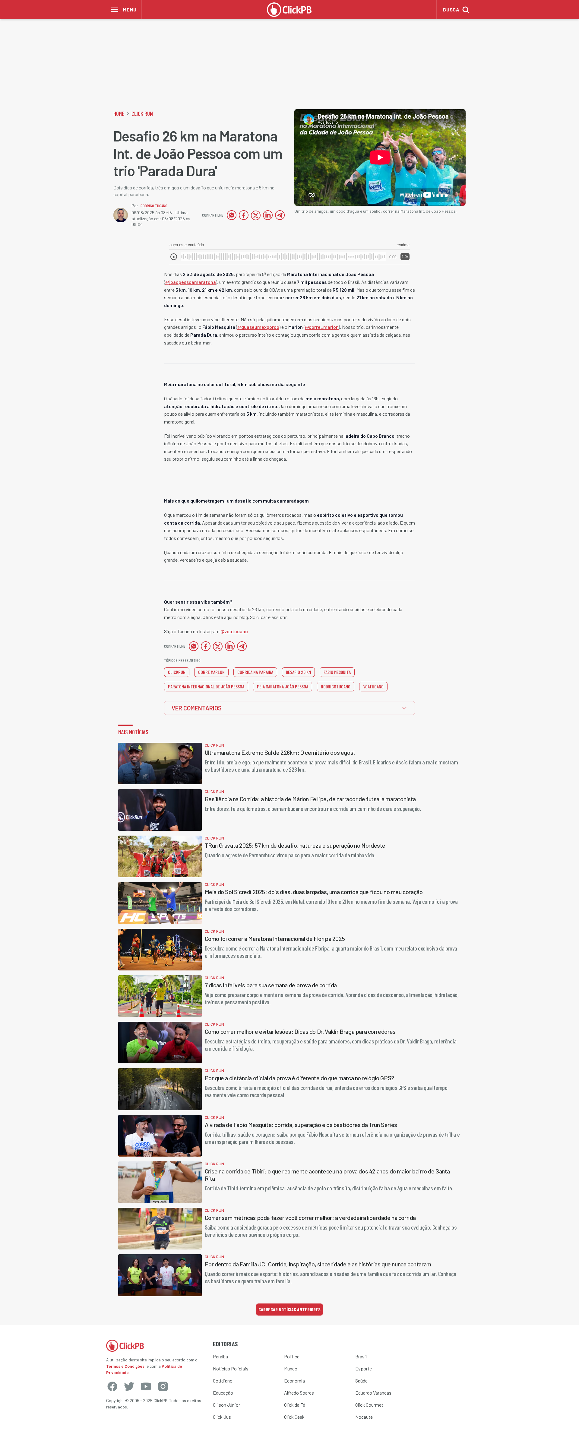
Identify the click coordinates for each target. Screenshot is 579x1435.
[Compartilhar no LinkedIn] (268, 215)
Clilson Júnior (226, 1405)
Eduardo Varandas (373, 1392)
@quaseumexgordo (258, 327)
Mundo (290, 1368)
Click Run (142, 113)
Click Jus (222, 1417)
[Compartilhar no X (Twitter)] (256, 215)
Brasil (361, 1356)
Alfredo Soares (299, 1392)
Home (118, 113)
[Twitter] (129, 1386)
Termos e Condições (125, 1366)
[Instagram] (163, 1386)
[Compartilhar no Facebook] (243, 215)
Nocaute (364, 1417)
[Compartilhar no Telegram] (280, 215)
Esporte (363, 1368)
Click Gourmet (369, 1405)
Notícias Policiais (230, 1368)
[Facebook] (112, 1386)
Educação (223, 1392)
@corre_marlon (322, 327)
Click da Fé (294, 1405)
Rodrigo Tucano (154, 205)
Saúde (361, 1380)
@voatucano (234, 631)
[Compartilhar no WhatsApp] (231, 215)
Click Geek (294, 1417)
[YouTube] (146, 1386)
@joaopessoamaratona (190, 282)
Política (291, 1356)
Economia (294, 1380)
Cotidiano (223, 1380)
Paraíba (220, 1356)
